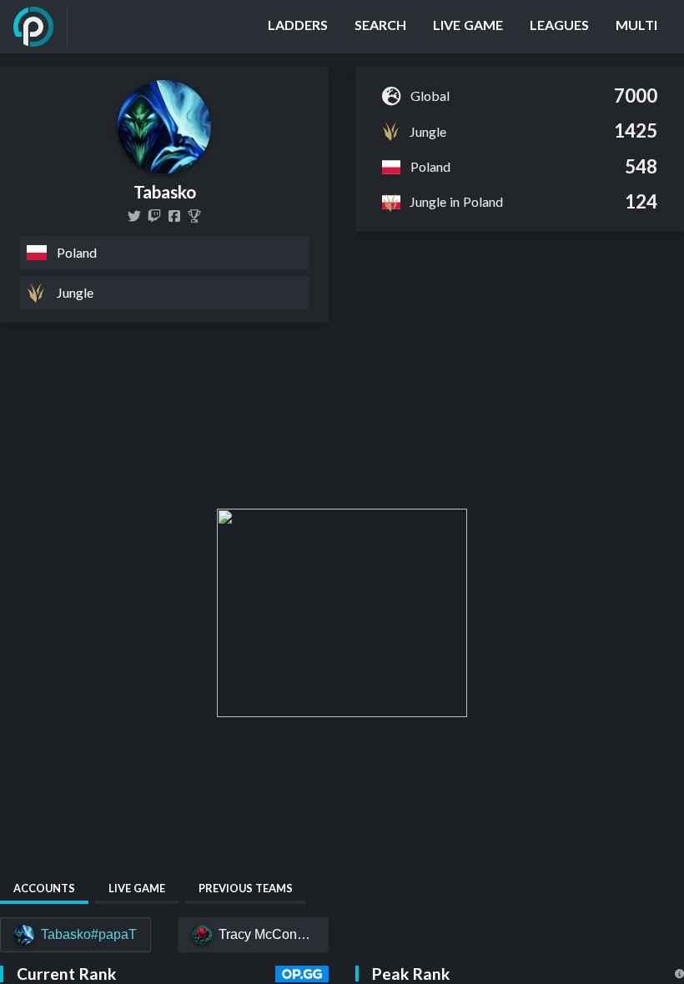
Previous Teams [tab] (246, 888)
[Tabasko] (194, 216)
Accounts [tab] (44, 888)
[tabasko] (154, 216)
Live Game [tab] (136, 888)
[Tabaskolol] (134, 216)
